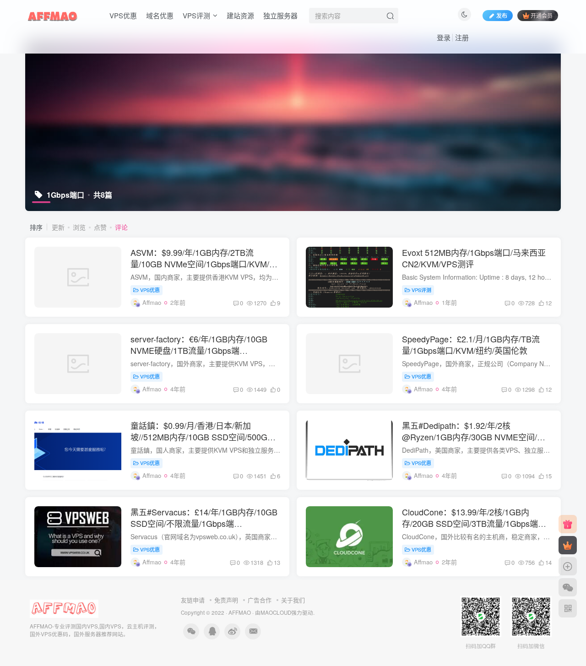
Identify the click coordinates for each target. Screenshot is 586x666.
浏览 (79, 227)
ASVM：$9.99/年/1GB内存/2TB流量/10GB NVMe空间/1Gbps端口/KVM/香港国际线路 (203, 263)
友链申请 (193, 600)
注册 (462, 37)
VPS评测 (196, 15)
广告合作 (259, 600)
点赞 (100, 227)
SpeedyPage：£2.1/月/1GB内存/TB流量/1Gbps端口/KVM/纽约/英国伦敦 (471, 344)
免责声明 (226, 600)
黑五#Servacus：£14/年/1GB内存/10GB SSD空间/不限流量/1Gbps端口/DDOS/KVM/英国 (203, 523)
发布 (501, 15)
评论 (121, 227)
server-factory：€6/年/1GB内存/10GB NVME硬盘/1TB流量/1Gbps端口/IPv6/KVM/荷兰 (198, 350)
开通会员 (542, 15)
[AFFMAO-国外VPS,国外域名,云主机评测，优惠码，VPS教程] (52, 14)
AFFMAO (239, 612)
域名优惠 (160, 15)
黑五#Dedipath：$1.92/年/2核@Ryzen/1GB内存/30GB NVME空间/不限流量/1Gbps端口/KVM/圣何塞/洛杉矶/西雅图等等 (474, 442)
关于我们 (293, 600)
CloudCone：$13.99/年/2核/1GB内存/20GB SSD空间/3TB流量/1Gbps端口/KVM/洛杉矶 (470, 523)
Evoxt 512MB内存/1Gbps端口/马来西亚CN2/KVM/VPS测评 (474, 258)
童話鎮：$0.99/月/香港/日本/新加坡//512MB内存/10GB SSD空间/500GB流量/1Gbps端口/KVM (201, 436)
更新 (58, 227)
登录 (443, 37)
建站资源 (240, 15)
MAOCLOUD (275, 612)
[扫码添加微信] (568, 587)
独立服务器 (280, 15)
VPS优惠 (123, 15)
